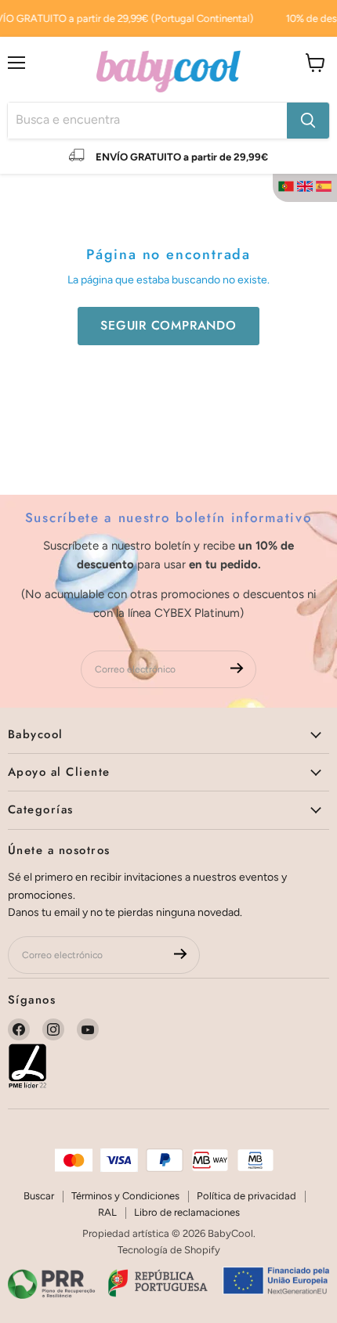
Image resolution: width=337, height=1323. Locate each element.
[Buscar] (308, 121)
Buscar (39, 1196)
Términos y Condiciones (125, 1196)
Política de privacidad (246, 1196)
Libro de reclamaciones (187, 1212)
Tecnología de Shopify (169, 1250)
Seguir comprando (168, 325)
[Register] (237, 669)
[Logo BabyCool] (168, 69)
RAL (107, 1212)
